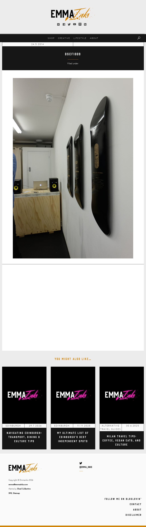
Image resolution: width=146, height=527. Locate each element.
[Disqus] (73, 305)
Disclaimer (134, 514)
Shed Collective (24, 488)
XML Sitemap (14, 493)
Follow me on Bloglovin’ (123, 498)
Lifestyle (80, 38)
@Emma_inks (85, 466)
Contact (136, 504)
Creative (64, 38)
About (94, 38)
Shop (51, 38)
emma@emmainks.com (18, 484)
